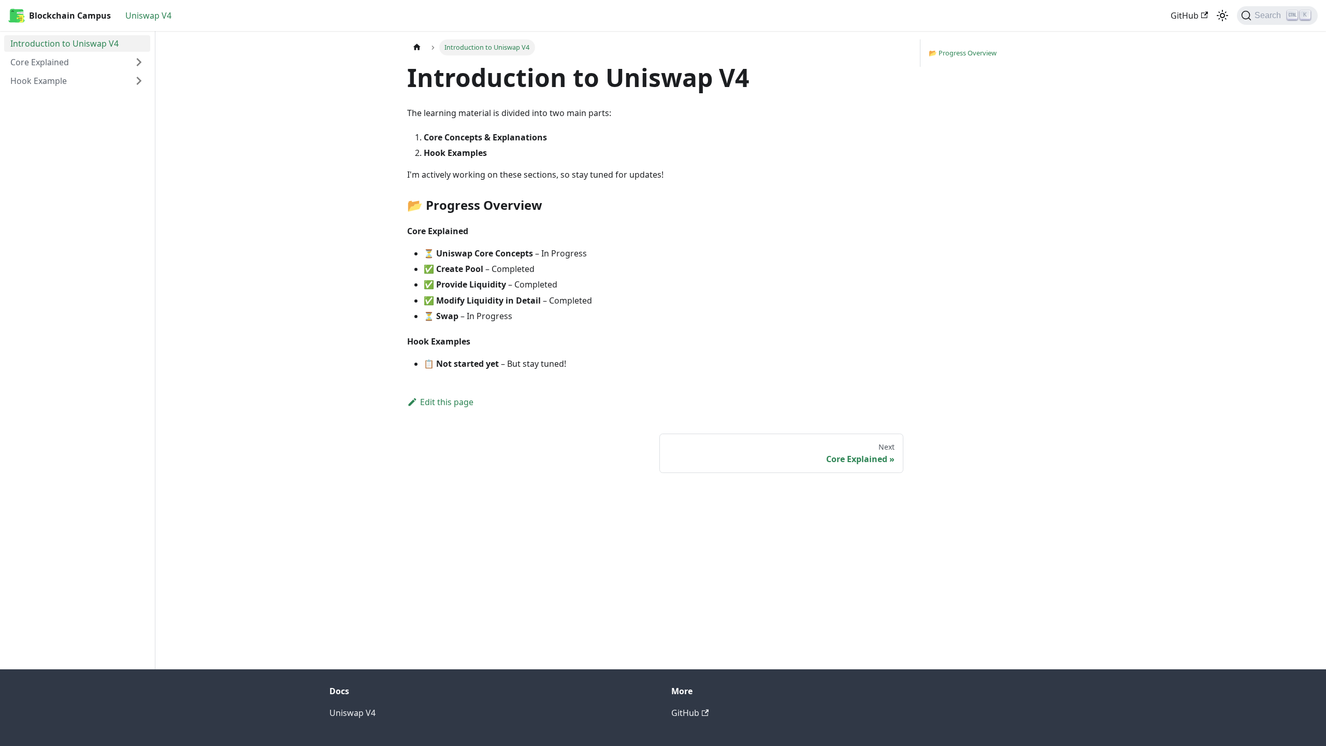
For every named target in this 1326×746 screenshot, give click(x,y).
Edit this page (446, 402)
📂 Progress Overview (963, 53)
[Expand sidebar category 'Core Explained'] (138, 62)
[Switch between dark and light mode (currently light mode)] (1222, 15)
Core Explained (39, 62)
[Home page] (417, 47)
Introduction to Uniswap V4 (64, 43)
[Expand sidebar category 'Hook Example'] (138, 81)
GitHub (1185, 15)
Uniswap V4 (148, 15)
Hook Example (38, 81)
